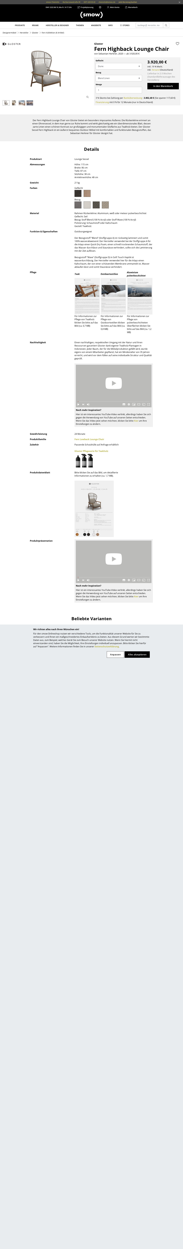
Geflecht (99, 60)
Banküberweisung (133, 97)
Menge (99, 84)
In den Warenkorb (163, 86)
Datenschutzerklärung (107, 646)
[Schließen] (179, 2)
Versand (156, 69)
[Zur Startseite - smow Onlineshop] (91, 15)
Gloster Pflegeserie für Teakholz (91, 451)
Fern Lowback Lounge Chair (89, 439)
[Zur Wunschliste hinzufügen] (177, 43)
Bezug (98, 72)
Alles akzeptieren (137, 654)
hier (136, 420)
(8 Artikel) (53, 32)
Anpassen (115, 654)
